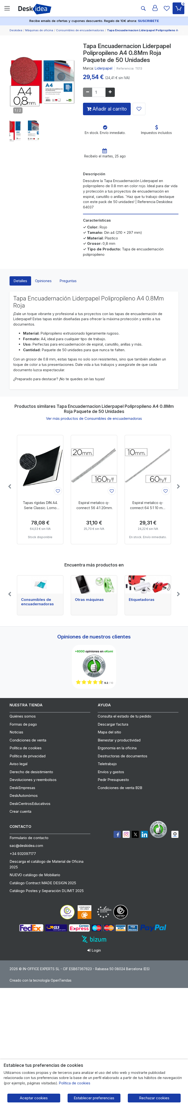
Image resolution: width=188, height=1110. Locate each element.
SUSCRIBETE (148, 21)
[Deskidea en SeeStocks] (174, 834)
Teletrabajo (107, 763)
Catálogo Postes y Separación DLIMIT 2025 (47, 890)
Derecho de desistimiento (31, 772)
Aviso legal (18, 763)
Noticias (16, 732)
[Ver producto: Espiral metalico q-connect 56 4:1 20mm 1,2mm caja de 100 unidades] (94, 465)
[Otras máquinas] (94, 585)
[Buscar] (143, 8)
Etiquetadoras (141, 599)
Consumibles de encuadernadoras (37, 601)
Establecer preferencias (94, 1098)
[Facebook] (117, 834)
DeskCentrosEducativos (30, 803)
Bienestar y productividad (119, 740)
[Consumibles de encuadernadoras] (40, 585)
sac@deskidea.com (26, 845)
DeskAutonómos (24, 795)
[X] (135, 834)
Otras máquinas (89, 599)
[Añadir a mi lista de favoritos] (139, 109)
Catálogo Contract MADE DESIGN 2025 (43, 883)
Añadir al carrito (109, 109)
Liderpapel (103, 68)
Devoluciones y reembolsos (33, 779)
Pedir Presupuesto (113, 779)
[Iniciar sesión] (155, 8)
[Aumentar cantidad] (110, 92)
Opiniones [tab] (43, 280)
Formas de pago (23, 724)
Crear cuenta (20, 811)
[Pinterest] (159, 829)
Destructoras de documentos (122, 756)
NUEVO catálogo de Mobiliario (35, 875)
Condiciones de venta (28, 740)
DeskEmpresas (22, 787)
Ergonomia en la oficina (117, 748)
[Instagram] (126, 834)
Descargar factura (113, 724)
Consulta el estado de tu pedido (124, 716)
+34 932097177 (23, 853)
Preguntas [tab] (68, 280)
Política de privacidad (28, 756)
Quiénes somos (23, 716)
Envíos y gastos (111, 772)
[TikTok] (144, 834)
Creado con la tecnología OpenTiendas (40, 980)
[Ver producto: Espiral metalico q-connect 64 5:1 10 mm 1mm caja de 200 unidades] (148, 465)
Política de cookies (26, 748)
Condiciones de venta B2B (120, 787)
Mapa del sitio (109, 732)
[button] (15, 131)
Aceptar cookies (34, 1098)
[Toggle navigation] (7, 8)
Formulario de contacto (29, 837)
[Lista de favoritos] (167, 8)
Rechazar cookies (154, 1098)
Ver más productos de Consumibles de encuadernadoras (94, 418)
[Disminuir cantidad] (87, 92)
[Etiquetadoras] (148, 585)
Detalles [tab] (20, 280)
